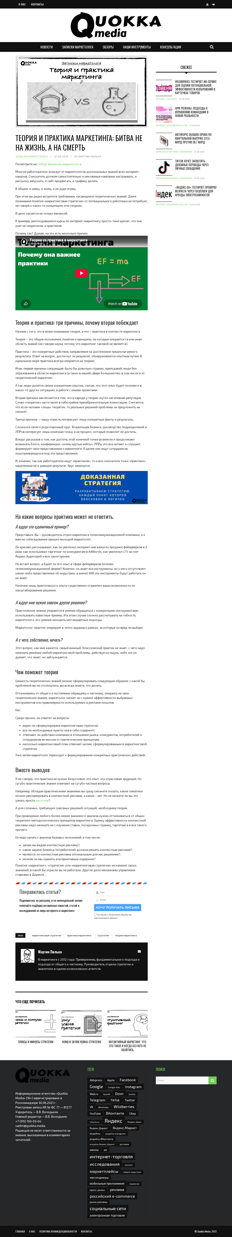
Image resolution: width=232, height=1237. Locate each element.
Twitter (130, 1100)
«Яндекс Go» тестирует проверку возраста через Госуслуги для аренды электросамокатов (195, 191)
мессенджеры (99, 1177)
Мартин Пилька (89, 156)
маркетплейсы (104, 1171)
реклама (117, 1189)
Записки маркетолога (77, 47)
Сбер (132, 1113)
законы (94, 1149)
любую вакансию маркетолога (59, 164)
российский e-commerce (112, 1196)
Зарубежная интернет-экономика (174, 152)
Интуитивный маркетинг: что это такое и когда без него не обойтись (127, 1046)
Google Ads (114, 1087)
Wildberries (124, 1106)
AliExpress (96, 1080)
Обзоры (108, 47)
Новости (46, 47)
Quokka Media (203, 1231)
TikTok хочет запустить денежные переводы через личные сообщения (191, 165)
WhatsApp (103, 1107)
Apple (111, 1080)
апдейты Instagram (115, 1133)
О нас (22, 4)
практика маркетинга (79, 935)
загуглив (42, 800)
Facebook (128, 1079)
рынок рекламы (98, 1202)
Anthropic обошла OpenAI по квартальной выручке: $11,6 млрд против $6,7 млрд (193, 138)
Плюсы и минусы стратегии (35, 1042)
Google (96, 1086)
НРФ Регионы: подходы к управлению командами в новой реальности (191, 112)
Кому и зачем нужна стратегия (81, 1042)
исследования (105, 1164)
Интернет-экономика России (171, 125)
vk (91, 1107)
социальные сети (108, 1208)
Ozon (119, 1093)
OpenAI (106, 1094)
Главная (20, 1231)
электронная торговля (107, 1215)
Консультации (170, 47)
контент (129, 1165)
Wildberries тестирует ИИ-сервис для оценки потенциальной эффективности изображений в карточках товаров (195, 87)
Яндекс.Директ (99, 1128)
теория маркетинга (126, 935)
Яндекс (113, 1120)
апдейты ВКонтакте (101, 1139)
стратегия (103, 935)
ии (105, 1149)
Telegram (97, 1100)
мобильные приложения (107, 1183)
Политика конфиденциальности (58, 1231)
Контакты (37, 4)
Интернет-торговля (166, 99)
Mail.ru (94, 1094)
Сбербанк (95, 1122)
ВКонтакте (115, 1113)
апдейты (95, 1133)
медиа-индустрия (132, 1172)
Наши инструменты (137, 47)
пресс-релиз (97, 1189)
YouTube (95, 1113)
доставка (124, 1144)
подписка (134, 1183)
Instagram (133, 1086)
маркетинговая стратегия (46, 935)
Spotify (132, 1094)
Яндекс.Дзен (134, 1122)
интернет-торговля (111, 1156)
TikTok (115, 1100)
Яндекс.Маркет (125, 1128)
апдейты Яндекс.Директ (102, 1144)
